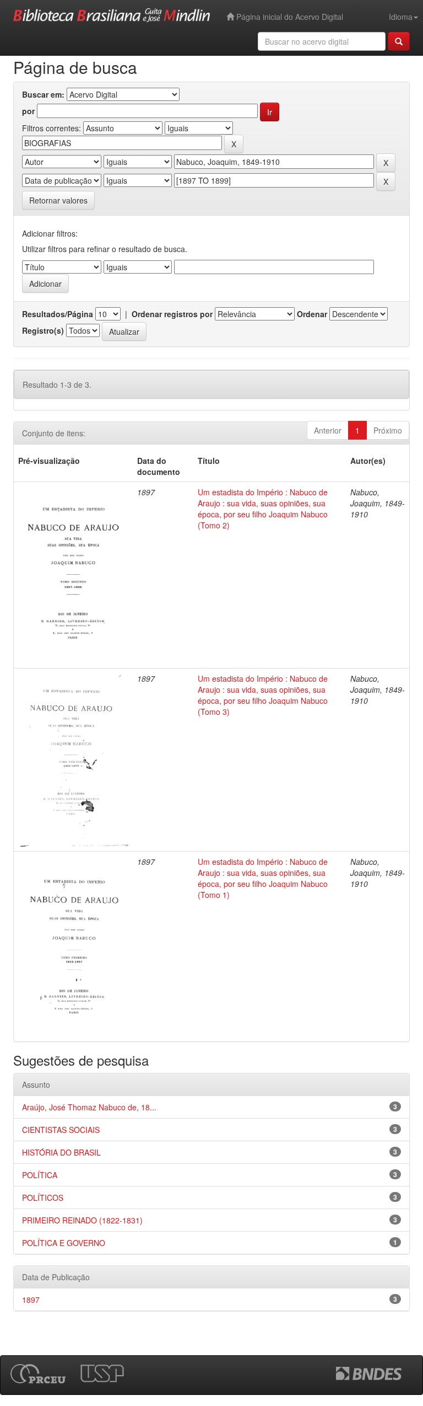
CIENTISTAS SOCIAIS (61, 1129)
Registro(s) (43, 330)
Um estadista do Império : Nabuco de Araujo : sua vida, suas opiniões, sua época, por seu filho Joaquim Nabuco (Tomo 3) (263, 695)
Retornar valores (58, 200)
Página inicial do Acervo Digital (288, 16)
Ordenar (312, 313)
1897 (31, 1299)
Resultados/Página (57, 313)
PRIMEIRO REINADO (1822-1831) (82, 1220)
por (28, 110)
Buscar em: (43, 94)
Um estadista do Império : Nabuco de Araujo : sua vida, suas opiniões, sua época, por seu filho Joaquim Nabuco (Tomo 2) (263, 509)
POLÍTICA (39, 1174)
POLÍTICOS (42, 1197)
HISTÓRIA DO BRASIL (61, 1152)
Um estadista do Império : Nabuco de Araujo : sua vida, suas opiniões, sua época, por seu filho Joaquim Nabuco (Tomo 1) (263, 878)
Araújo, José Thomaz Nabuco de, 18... (89, 1107)
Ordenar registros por (172, 313)
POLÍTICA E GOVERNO (63, 1242)
